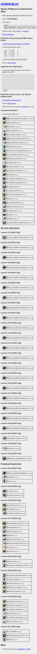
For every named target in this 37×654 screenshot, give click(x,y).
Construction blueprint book (11, 100)
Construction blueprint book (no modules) (16, 44)
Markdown (22, 649)
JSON (28, 649)
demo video (12, 63)
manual (25, 31)
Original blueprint (8, 34)
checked (24, 106)
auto (18, 31)
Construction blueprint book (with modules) (14, 59)
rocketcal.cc (9, 3)
